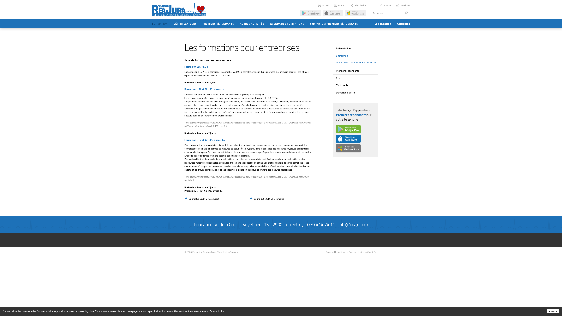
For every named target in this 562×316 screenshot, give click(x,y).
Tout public (342, 85)
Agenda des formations (287, 24)
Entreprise (342, 56)
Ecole (339, 78)
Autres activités (252, 24)
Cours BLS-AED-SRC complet (269, 199)
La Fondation (383, 23)
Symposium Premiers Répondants (334, 24)
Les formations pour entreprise (356, 62)
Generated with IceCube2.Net (363, 252)
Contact (342, 5)
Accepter (553, 311)
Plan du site (360, 5)
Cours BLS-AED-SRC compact (204, 199)
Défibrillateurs (185, 24)
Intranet (388, 5)
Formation (160, 24)
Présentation (343, 48)
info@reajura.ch (353, 224)
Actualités (403, 23)
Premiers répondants (218, 24)
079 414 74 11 (321, 224)
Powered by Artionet (336, 252)
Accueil (325, 5)
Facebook (405, 5)
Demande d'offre (345, 93)
